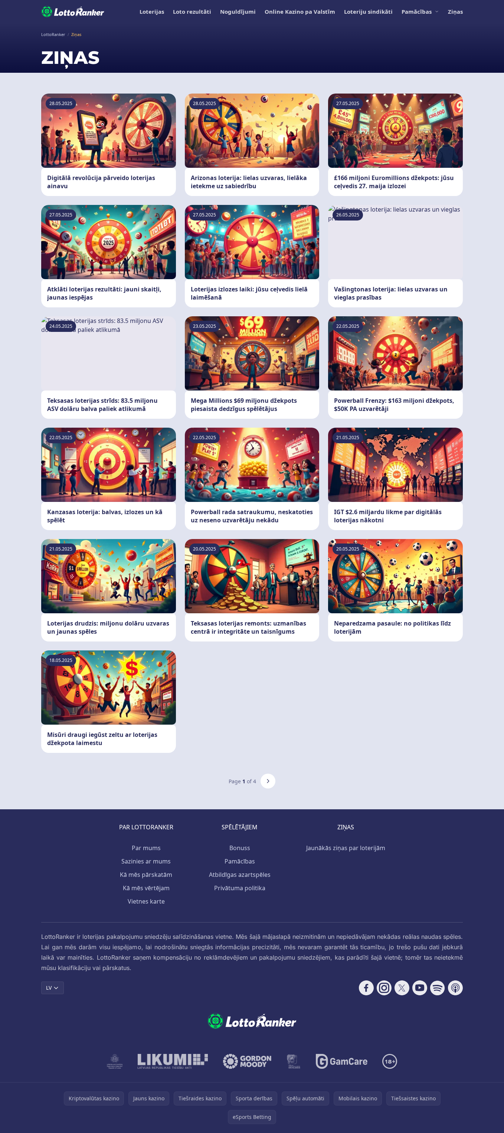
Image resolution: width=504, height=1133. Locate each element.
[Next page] (268, 781)
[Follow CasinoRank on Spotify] (437, 987)
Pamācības (417, 11)
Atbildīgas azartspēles (240, 875)
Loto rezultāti (192, 11)
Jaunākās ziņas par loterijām (345, 848)
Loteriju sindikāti (368, 11)
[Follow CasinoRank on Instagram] (384, 987)
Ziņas (455, 11)
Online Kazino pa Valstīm (300, 11)
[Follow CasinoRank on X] (402, 987)
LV (49, 987)
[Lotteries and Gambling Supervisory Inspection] (115, 1061)
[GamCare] (341, 1061)
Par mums (146, 848)
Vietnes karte (146, 901)
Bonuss (239, 848)
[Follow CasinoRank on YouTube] (419, 987)
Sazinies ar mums (146, 861)
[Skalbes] (293, 1061)
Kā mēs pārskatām (146, 875)
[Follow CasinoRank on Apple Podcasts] (455, 987)
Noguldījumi (238, 11)
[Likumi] (173, 1061)
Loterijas (152, 11)
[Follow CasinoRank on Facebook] (366, 987)
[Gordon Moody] (247, 1061)
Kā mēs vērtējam (146, 888)
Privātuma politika (239, 888)
